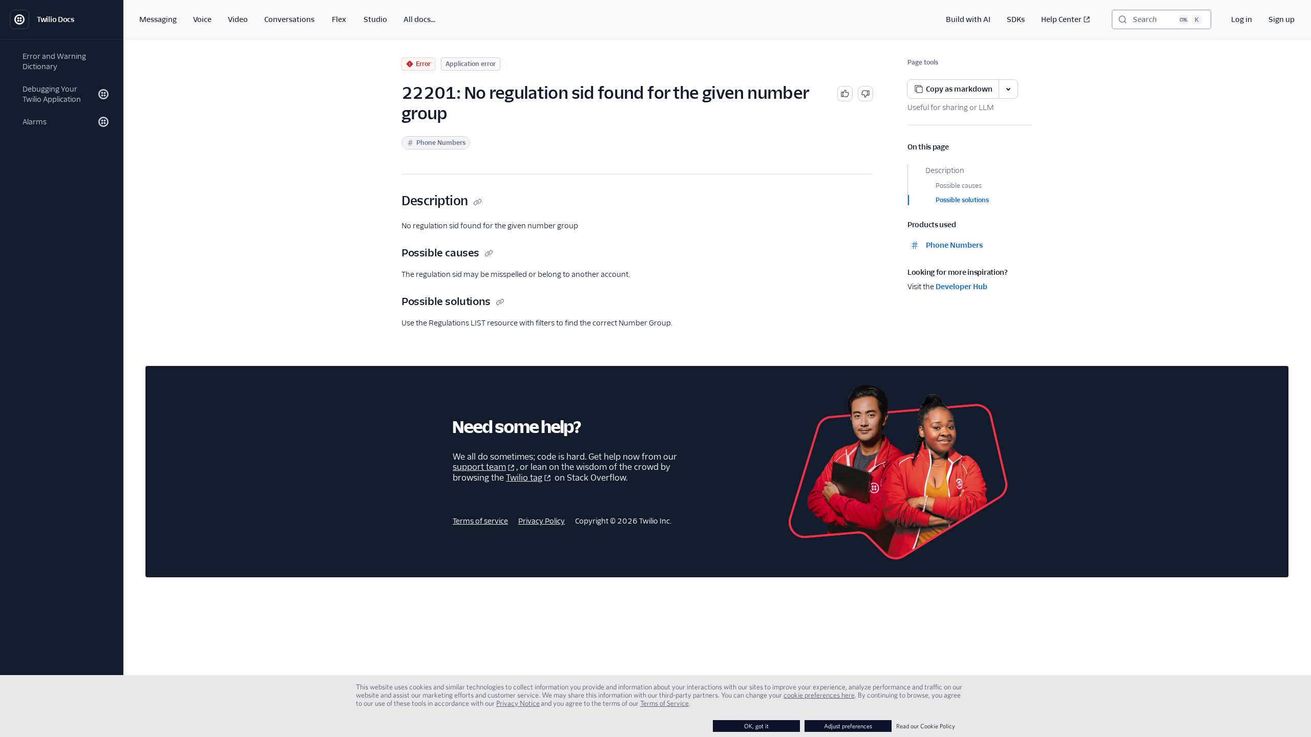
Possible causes (959, 185)
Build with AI (968, 19)
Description (944, 170)
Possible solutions (962, 200)
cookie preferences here (819, 695)
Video (238, 19)
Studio (375, 19)
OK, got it (756, 726)
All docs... (419, 19)
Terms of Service (664, 703)
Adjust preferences (848, 726)
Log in (1241, 19)
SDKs (1016, 19)
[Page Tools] (1008, 89)
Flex (339, 19)
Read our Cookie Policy (925, 726)
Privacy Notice (518, 703)
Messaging (158, 19)
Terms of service (480, 521)
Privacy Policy (541, 521)
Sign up (1281, 19)
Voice (202, 19)
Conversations (289, 19)
